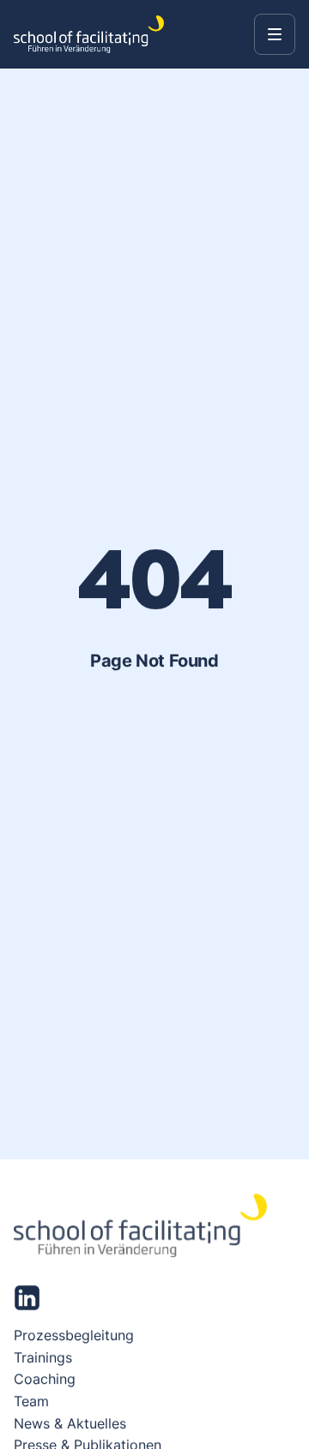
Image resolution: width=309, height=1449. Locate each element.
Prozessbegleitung (74, 1335)
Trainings (43, 1357)
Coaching (45, 1378)
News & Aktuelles (70, 1422)
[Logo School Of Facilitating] (89, 34)
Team (31, 1401)
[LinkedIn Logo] (27, 1297)
